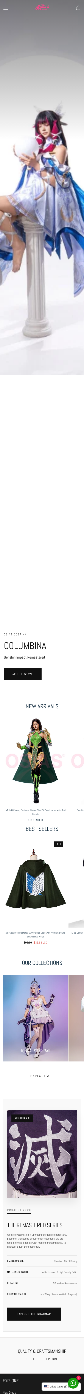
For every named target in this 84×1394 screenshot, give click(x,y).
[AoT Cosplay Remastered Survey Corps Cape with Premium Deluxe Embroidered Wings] (35, 883)
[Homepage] (42, 8)
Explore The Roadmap (34, 1314)
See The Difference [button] (42, 1359)
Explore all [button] (41, 1076)
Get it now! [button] (23, 673)
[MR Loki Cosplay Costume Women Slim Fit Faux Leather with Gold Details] (35, 761)
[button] (5, 8)
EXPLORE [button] (11, 1381)
